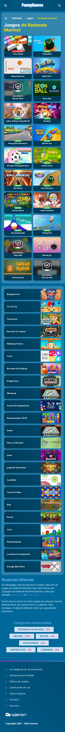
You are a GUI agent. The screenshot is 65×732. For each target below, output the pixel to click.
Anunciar (14, 705)
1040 (27, 636)
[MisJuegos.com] (5, 18)
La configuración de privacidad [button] (26, 669)
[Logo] (32, 5)
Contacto (14, 699)
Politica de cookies (19, 681)
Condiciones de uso (20, 687)
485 (57, 649)
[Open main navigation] (5, 5)
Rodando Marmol (47, 18)
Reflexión (17, 18)
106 (29, 649)
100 (47, 629)
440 (52, 636)
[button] (59, 5)
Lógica (30, 18)
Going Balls (33, 594)
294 (43, 642)
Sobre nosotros (18, 693)
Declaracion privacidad (22, 675)
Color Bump (18, 594)
